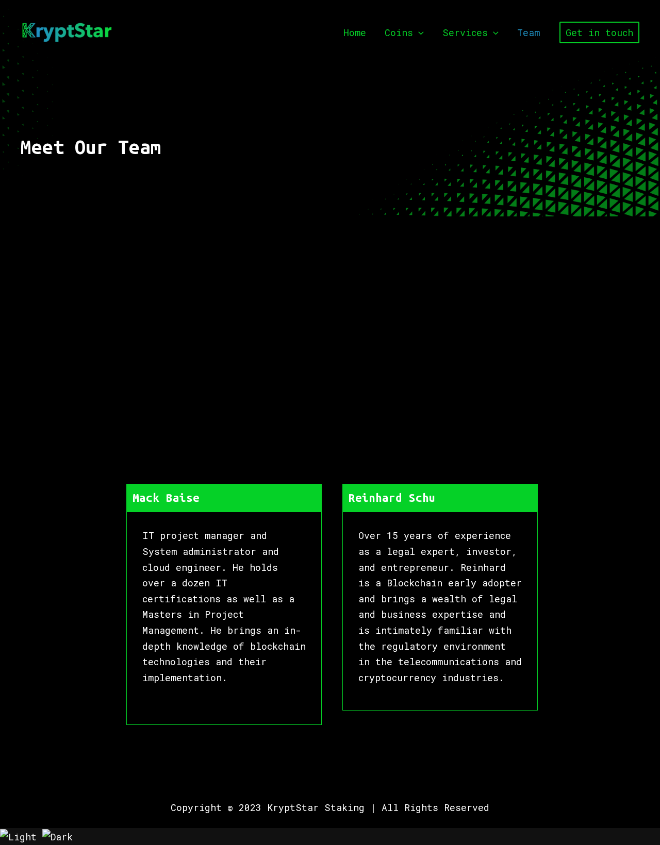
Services (465, 32)
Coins (399, 32)
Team (528, 32)
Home (354, 32)
